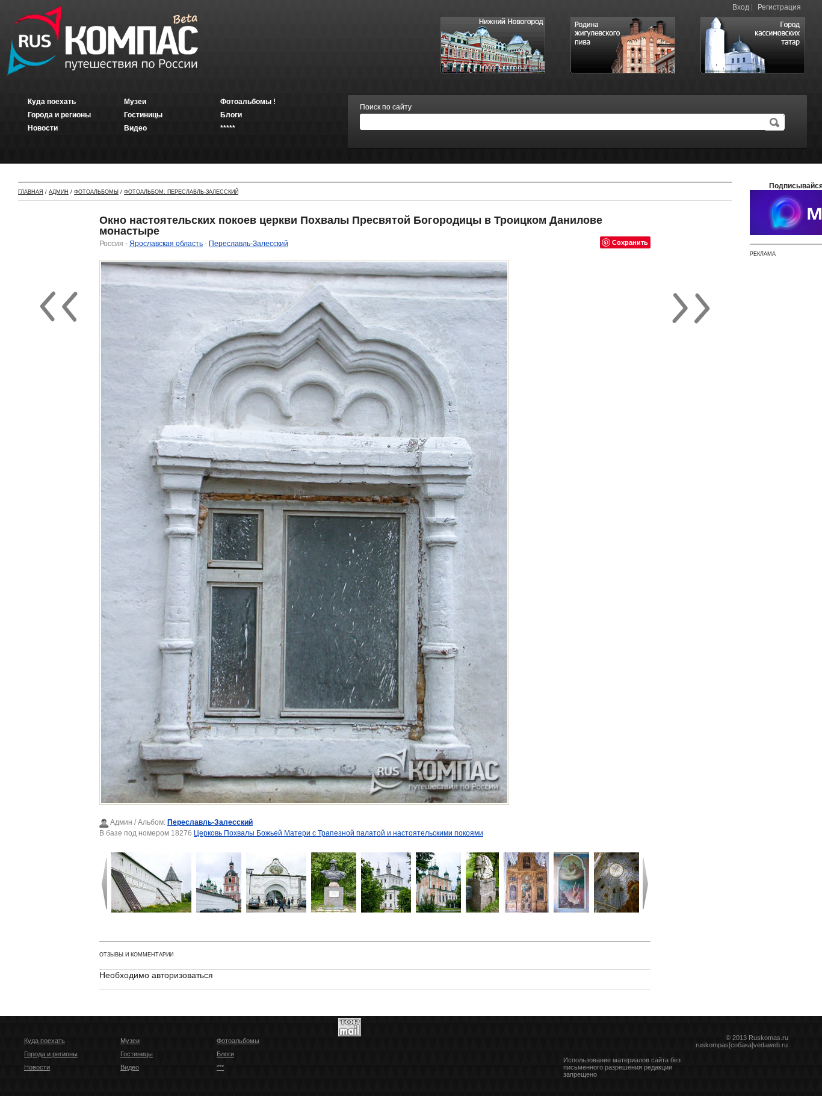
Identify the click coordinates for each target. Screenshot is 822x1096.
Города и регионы (51, 1054)
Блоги (225, 1054)
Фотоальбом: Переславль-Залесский (181, 192)
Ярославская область (166, 243)
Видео (129, 1067)
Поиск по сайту (386, 107)
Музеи (130, 1040)
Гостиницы (136, 1054)
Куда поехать (44, 1040)
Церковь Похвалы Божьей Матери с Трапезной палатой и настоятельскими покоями (338, 833)
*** (220, 1067)
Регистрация (779, 7)
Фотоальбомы (96, 192)
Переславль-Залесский (248, 243)
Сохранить (630, 242)
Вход (740, 7)
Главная (30, 192)
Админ (59, 192)
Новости (37, 1067)
